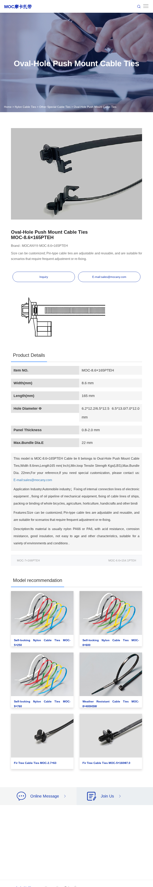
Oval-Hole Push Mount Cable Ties (95, 106)
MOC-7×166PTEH (28, 560)
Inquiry (43, 276)
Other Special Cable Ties (55, 106)
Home (8, 106)
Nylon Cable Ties (25, 106)
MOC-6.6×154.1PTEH (122, 560)
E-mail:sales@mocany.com (109, 276)
